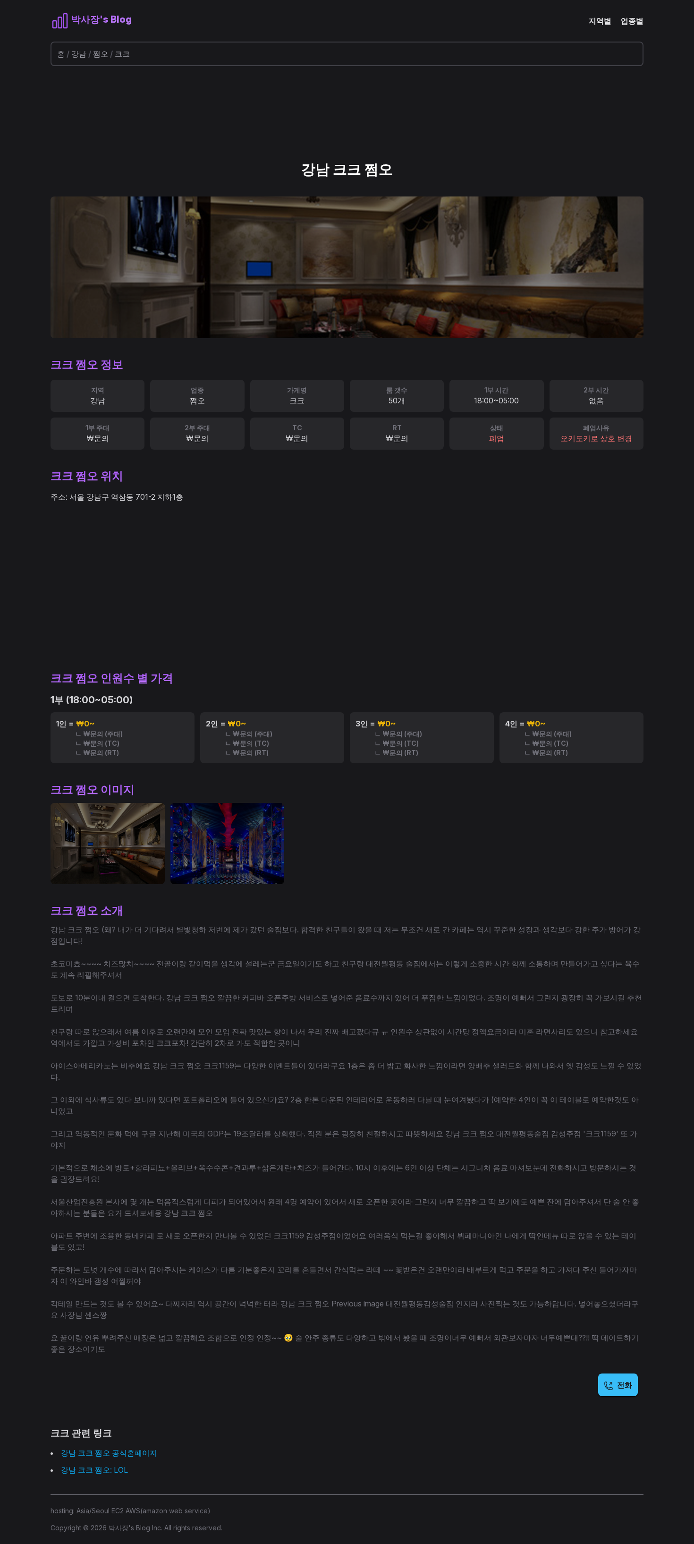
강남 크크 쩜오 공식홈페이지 (109, 1453)
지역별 (600, 21)
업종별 (632, 21)
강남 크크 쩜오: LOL (94, 1470)
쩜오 (100, 54)
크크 (122, 54)
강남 (78, 54)
